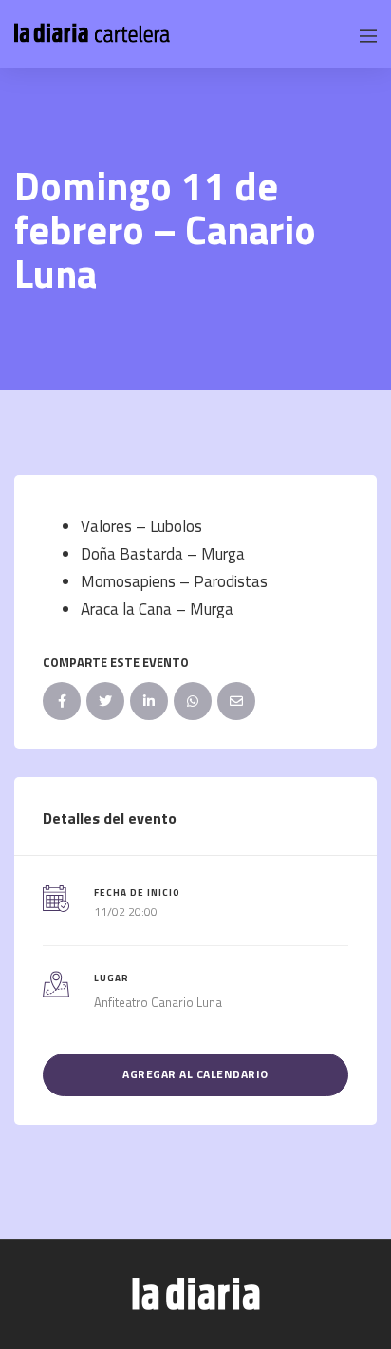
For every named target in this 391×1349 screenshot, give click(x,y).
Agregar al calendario (195, 1074)
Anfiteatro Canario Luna (158, 1002)
